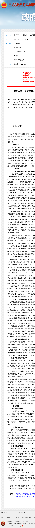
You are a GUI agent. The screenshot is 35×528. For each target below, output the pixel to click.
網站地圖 (17, 521)
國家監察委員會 (26, 517)
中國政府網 (4, 513)
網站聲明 (9, 521)
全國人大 (9, 517)
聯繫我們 (25, 521)
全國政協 (16, 517)
